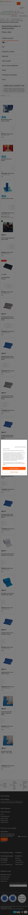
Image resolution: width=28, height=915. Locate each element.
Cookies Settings (14, 472)
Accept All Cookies (14, 468)
